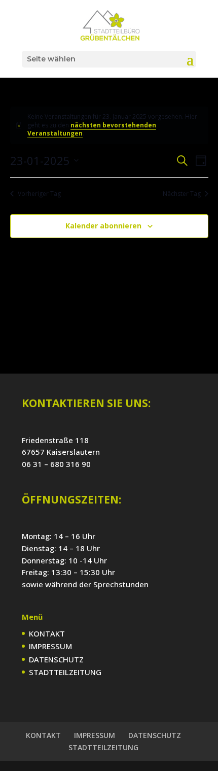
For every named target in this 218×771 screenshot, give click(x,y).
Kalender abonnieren (103, 225)
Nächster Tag (182, 194)
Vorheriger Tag (39, 194)
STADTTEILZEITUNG (65, 672)
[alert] (109, 125)
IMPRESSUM (50, 646)
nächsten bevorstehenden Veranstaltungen (91, 129)
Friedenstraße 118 (55, 440)
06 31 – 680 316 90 (56, 464)
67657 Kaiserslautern (61, 452)
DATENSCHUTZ (56, 659)
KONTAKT (47, 633)
